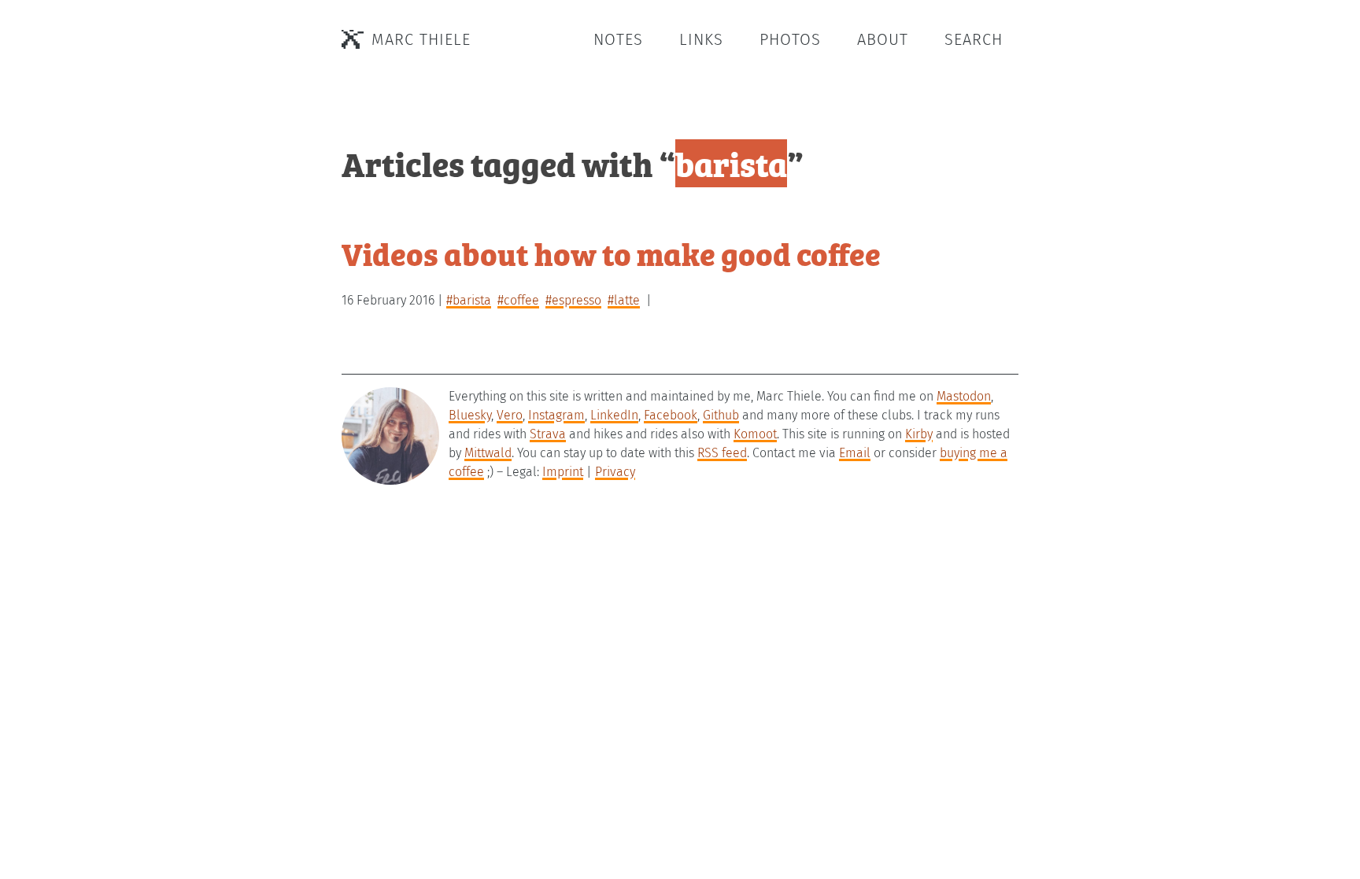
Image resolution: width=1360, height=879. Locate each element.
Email (854, 452)
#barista (468, 300)
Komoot (755, 434)
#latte (624, 300)
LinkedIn (614, 415)
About (882, 39)
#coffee (518, 300)
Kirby (919, 434)
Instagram (556, 415)
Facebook (670, 415)
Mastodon (964, 396)
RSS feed (722, 452)
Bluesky (470, 415)
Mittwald (488, 452)
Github (721, 415)
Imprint (562, 471)
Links (701, 39)
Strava (548, 434)
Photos (790, 39)
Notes (618, 39)
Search (973, 39)
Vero (510, 415)
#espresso (573, 300)
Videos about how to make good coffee (611, 253)
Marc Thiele (421, 39)
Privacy (615, 471)
